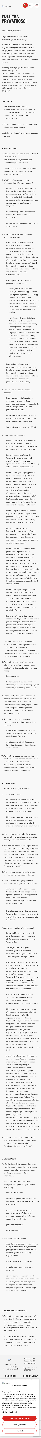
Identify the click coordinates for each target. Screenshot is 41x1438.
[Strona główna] (8, 6)
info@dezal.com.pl (15, 118)
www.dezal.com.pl (18, 127)
